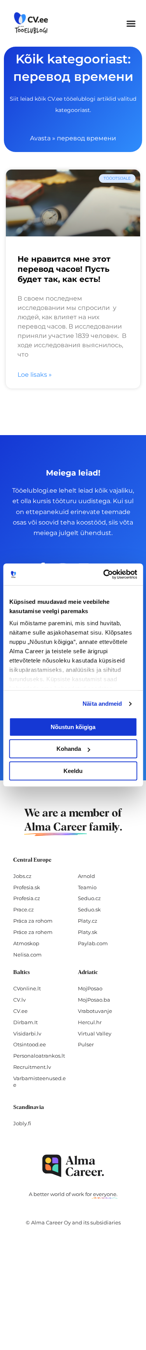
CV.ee (20, 1011)
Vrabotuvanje (95, 1011)
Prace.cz (23, 909)
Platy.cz (87, 921)
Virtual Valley (94, 1033)
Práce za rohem (33, 932)
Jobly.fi (22, 1123)
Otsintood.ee (29, 1044)
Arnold (86, 876)
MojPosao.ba (94, 1000)
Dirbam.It (25, 1022)
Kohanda (68, 748)
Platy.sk (87, 932)
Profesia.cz (26, 898)
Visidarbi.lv (27, 1033)
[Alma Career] (73, 1166)
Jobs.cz (22, 876)
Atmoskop (26, 943)
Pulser (86, 1044)
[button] (131, 23)
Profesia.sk (26, 887)
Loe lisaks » (35, 374)
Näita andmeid (102, 703)
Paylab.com (93, 943)
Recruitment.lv (32, 1067)
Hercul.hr (90, 1022)
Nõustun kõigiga (73, 727)
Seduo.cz (89, 898)
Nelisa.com (27, 954)
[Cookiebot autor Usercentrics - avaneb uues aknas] (104, 574)
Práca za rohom (33, 921)
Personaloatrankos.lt (39, 1056)
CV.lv (19, 1000)
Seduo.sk (89, 909)
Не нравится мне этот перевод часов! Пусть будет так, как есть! (64, 269)
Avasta (40, 138)
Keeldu (73, 771)
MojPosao (90, 988)
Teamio (87, 887)
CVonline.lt (27, 988)
